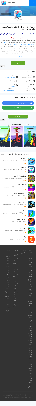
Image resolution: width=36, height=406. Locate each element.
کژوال (4, 77)
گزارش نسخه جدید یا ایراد (9, 90)
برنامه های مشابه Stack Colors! (19, 154)
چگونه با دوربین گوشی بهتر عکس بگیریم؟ (30, 382)
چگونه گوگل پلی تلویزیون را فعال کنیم (30, 294)
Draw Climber (31, 44)
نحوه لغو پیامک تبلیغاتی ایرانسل (30, 272)
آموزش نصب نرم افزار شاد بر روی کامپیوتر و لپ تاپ (30, 322)
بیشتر (2, 154)
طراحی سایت (14, 289)
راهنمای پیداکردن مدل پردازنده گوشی (7, 294)
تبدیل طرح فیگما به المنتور (14, 296)
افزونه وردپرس (14, 280)
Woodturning (22, 44)
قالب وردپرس (14, 275)
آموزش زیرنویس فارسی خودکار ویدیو (30, 262)
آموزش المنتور (18, 116)
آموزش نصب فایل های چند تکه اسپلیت (7, 272)
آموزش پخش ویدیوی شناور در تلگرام (30, 369)
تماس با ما (15, 259)
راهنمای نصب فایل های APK (7, 260)
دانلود (18, 63)
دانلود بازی (9, 77)
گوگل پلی (13, 86)
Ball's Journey (13, 44)
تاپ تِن (7, 311)
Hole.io (5, 42)
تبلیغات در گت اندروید (14, 305)
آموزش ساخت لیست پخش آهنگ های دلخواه (30, 356)
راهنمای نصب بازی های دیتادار (7, 284)
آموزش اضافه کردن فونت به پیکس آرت (30, 307)
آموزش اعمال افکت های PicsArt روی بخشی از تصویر (30, 340)
